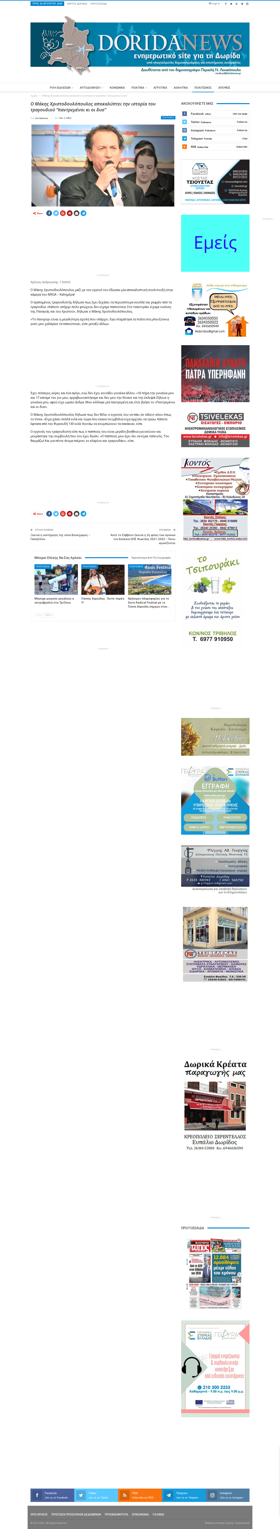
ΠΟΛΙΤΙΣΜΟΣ (203, 87)
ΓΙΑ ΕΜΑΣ (158, 1514)
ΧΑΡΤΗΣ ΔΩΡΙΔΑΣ (77, 3)
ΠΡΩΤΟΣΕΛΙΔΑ (98, 3)
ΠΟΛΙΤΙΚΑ (137, 87)
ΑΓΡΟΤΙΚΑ (160, 87)
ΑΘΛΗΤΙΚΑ (181, 87)
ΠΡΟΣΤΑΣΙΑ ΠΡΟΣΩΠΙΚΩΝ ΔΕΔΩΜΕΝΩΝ (76, 1514)
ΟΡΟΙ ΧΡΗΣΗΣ (39, 1514)
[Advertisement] (102, 246)
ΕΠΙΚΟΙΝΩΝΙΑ (140, 1514)
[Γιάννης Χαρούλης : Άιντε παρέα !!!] (103, 579)
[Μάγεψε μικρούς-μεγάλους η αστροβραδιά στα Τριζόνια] (56, 579)
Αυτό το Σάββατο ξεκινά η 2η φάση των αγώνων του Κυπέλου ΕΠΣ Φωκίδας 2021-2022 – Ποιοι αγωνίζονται (142, 539)
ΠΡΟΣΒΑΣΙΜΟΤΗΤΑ (116, 1514)
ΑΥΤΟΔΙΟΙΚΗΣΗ (90, 87)
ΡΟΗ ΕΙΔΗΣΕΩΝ (60, 87)
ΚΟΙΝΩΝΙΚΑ (117, 87)
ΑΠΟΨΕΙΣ (224, 87)
